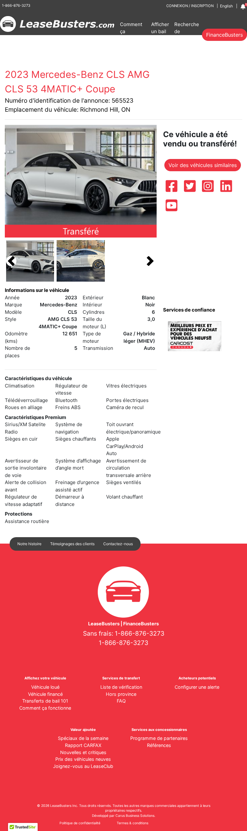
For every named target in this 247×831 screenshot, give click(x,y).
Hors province (121, 694)
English (226, 6)
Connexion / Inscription (190, 6)
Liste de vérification (121, 687)
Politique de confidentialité (79, 823)
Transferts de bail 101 (45, 701)
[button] (11, 261)
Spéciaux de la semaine (83, 738)
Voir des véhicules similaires (203, 165)
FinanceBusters (224, 35)
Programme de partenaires (159, 738)
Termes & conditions (132, 823)
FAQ (121, 701)
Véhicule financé (45, 694)
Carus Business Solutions (134, 816)
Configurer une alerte (197, 687)
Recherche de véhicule (186, 31)
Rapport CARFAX (83, 745)
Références (159, 745)
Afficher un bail (160, 28)
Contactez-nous (118, 543)
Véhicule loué (45, 687)
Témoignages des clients (72, 543)
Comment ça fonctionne (132, 31)
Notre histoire (29, 543)
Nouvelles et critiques (83, 752)
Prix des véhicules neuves (83, 759)
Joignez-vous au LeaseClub (83, 766)
